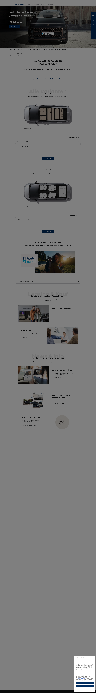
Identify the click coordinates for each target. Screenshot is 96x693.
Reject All (84, 686)
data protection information (82, 678)
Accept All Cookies (84, 683)
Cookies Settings (85, 689)
